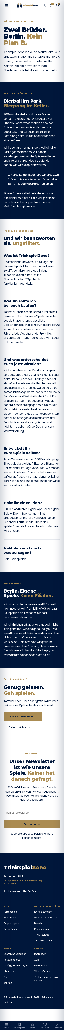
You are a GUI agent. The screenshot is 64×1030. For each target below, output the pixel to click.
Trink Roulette (41, 934)
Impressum (40, 953)
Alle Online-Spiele (43, 940)
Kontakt (8, 982)
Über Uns (9, 971)
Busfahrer (39, 923)
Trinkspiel (25, 867)
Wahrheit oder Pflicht (45, 917)
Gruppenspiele (12, 923)
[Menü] (7, 5)
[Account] (44, 5)
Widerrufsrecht (42, 971)
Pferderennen (42, 928)
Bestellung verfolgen (15, 953)
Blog (6, 977)
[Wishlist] (51, 5)
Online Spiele (11, 928)
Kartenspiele (11, 911)
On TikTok (29, 891)
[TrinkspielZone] (27, 5)
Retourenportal (12, 959)
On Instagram (12, 891)
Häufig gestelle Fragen (16, 965)
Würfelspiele (10, 917)
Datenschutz (41, 965)
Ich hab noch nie (43, 911)
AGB (36, 959)
